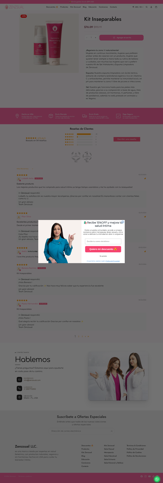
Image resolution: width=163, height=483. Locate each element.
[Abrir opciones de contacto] (157, 479)
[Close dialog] (123, 222)
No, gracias (103, 256)
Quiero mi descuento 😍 (103, 249)
